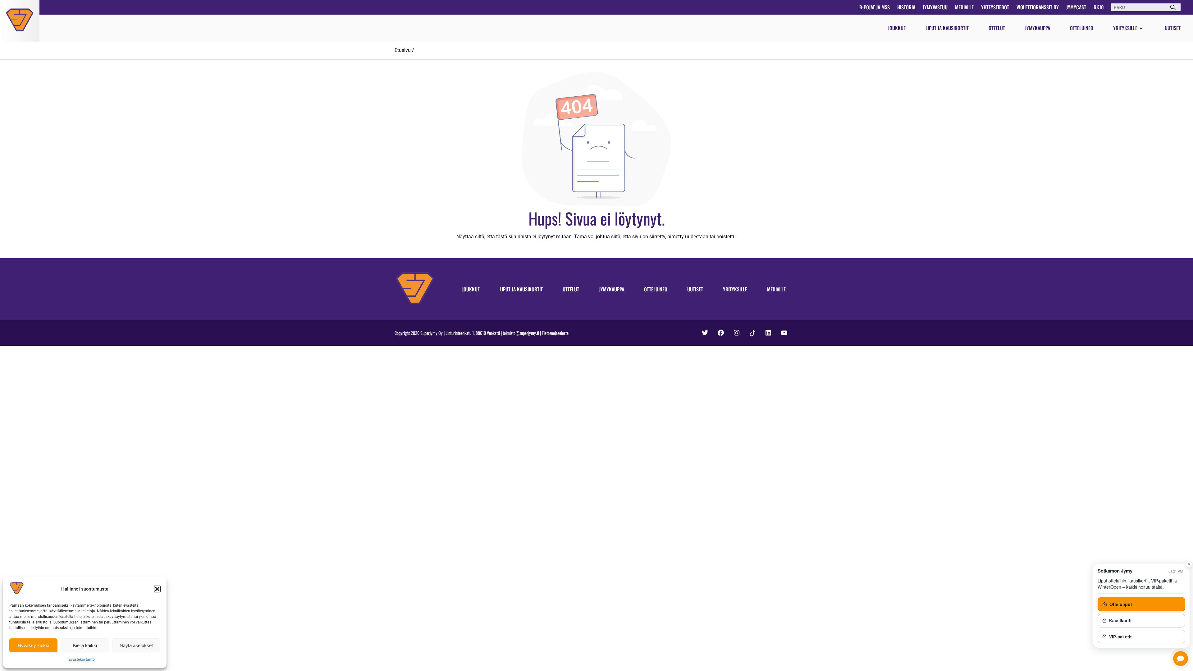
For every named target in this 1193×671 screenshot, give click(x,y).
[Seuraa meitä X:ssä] (704, 332)
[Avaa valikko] (1141, 28)
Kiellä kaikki (85, 645)
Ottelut (997, 28)
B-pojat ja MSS (874, 7)
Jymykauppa (1037, 28)
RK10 (1099, 7)
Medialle (964, 7)
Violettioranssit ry (1038, 7)
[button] (157, 589)
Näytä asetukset (136, 645)
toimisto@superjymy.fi (521, 333)
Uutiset (1173, 28)
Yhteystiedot (995, 7)
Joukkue (897, 28)
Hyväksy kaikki (33, 645)
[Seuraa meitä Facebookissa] (720, 332)
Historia (906, 7)
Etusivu (403, 50)
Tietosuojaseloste (555, 333)
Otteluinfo (1081, 28)
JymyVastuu (935, 7)
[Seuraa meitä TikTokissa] (752, 333)
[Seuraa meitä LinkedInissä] (768, 332)
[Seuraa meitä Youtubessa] (784, 332)
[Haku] (1173, 7)
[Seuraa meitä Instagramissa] (736, 332)
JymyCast (1076, 7)
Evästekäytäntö (82, 659)
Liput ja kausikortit (947, 28)
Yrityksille (1125, 28)
